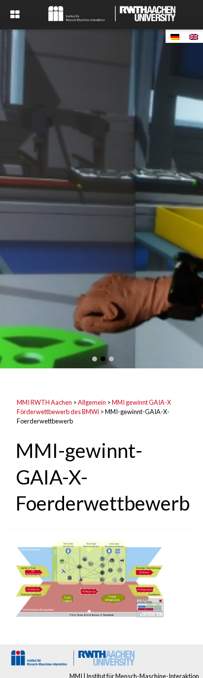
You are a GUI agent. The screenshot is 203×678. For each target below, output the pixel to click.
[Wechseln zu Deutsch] (175, 36)
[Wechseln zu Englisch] (193, 36)
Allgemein (92, 402)
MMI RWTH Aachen (44, 402)
